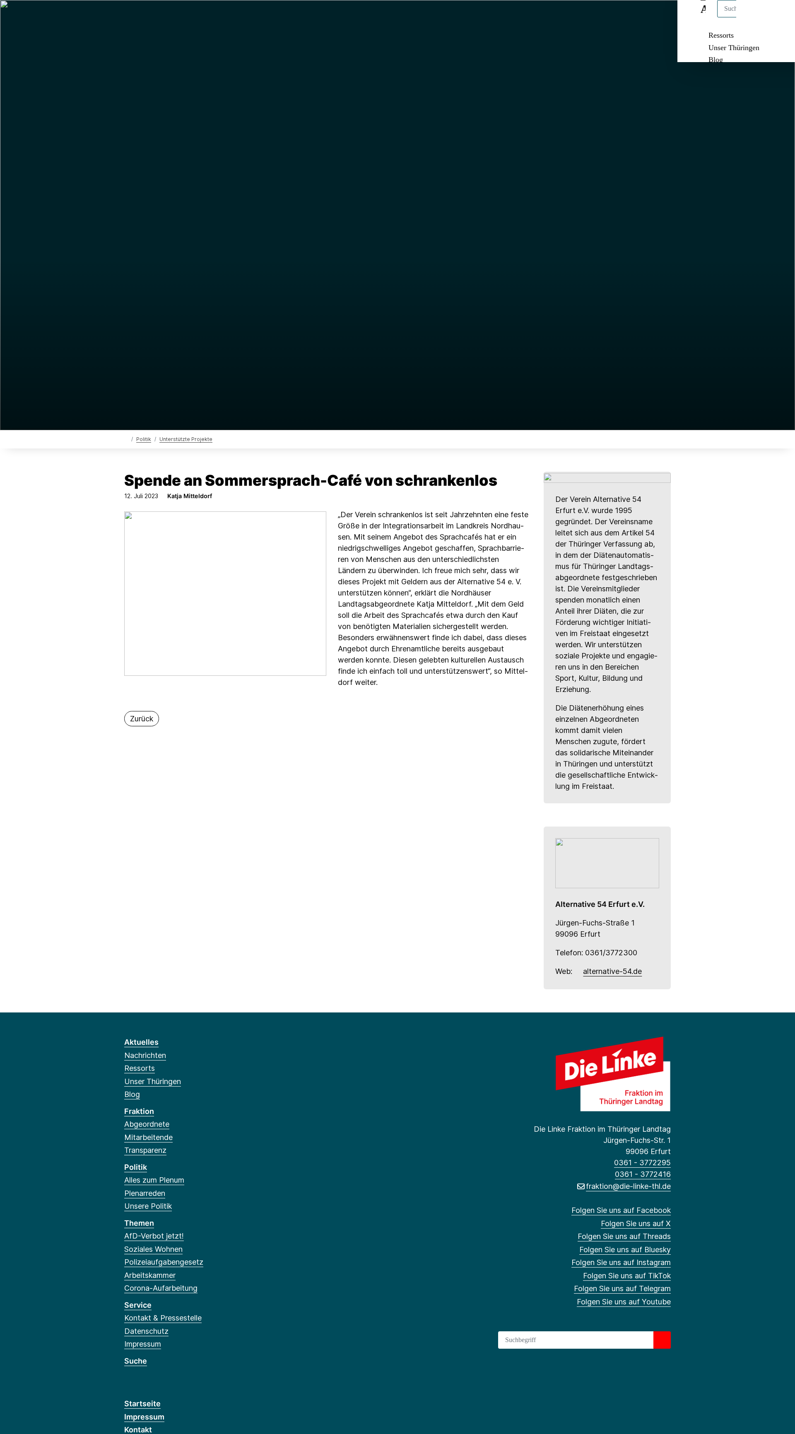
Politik (143, 439)
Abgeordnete (146, 1124)
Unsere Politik (148, 1206)
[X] (142, 17)
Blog (715, 59)
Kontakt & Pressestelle (163, 1317)
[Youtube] (223, 17)
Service (138, 1305)
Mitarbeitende (148, 1137)
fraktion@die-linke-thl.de (628, 1186)
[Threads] (156, 17)
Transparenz (145, 1150)
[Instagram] (183, 17)
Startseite (142, 1403)
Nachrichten (145, 1055)
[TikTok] (196, 17)
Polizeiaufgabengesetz (163, 1262)
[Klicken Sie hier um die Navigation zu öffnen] (777, 17)
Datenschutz (146, 1331)
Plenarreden (144, 1193)
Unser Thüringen (733, 47)
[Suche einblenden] (753, 17)
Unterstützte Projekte (185, 439)
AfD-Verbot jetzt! (154, 1236)
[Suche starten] (662, 1340)
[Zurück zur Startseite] (126, 438)
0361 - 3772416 (643, 1174)
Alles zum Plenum (154, 1180)
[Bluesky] (169, 17)
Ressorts (721, 35)
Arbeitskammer (150, 1275)
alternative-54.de (612, 971)
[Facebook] (128, 17)
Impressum (142, 1344)
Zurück (141, 718)
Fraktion (139, 1111)
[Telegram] (210, 17)
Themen (139, 1223)
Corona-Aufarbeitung (161, 1288)
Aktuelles (141, 1042)
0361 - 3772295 (642, 1162)
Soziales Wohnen (153, 1249)
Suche (135, 1361)
